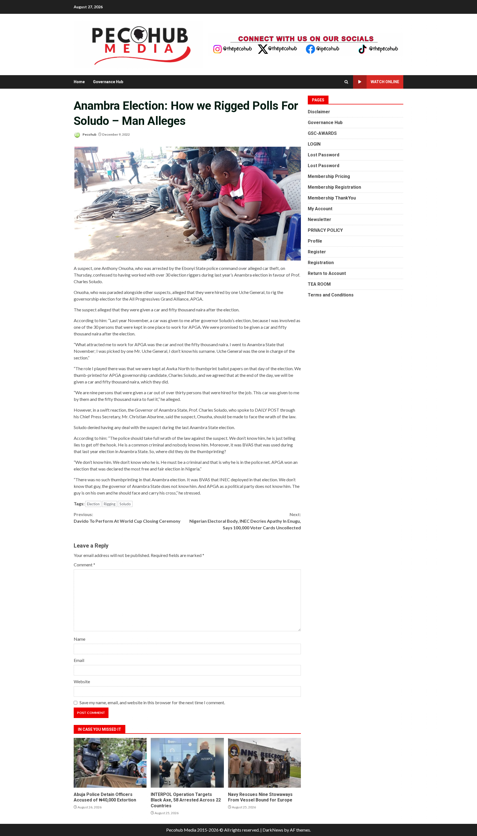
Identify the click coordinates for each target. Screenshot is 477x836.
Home (79, 82)
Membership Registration (334, 187)
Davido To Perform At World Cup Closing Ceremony (127, 518)
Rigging (109, 504)
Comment (84, 564)
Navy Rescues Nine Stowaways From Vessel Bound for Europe (264, 763)
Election (93, 504)
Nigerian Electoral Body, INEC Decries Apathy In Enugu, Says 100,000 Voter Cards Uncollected (245, 521)
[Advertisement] (305, 43)
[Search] (346, 82)
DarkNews (273, 829)
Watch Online (385, 82)
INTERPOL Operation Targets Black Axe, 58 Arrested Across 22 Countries (187, 763)
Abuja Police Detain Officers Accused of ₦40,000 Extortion (110, 763)
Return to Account (327, 273)
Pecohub (89, 134)
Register (317, 251)
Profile (315, 241)
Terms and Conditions (331, 295)
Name (79, 639)
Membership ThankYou (332, 198)
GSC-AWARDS (322, 133)
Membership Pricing (329, 176)
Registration (321, 262)
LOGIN (314, 144)
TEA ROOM (319, 284)
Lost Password (323, 154)
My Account (320, 208)
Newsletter (319, 219)
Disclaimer (319, 111)
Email (79, 660)
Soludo (125, 504)
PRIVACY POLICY (325, 230)
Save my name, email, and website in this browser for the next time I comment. (152, 702)
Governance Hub (108, 82)
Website (82, 681)
